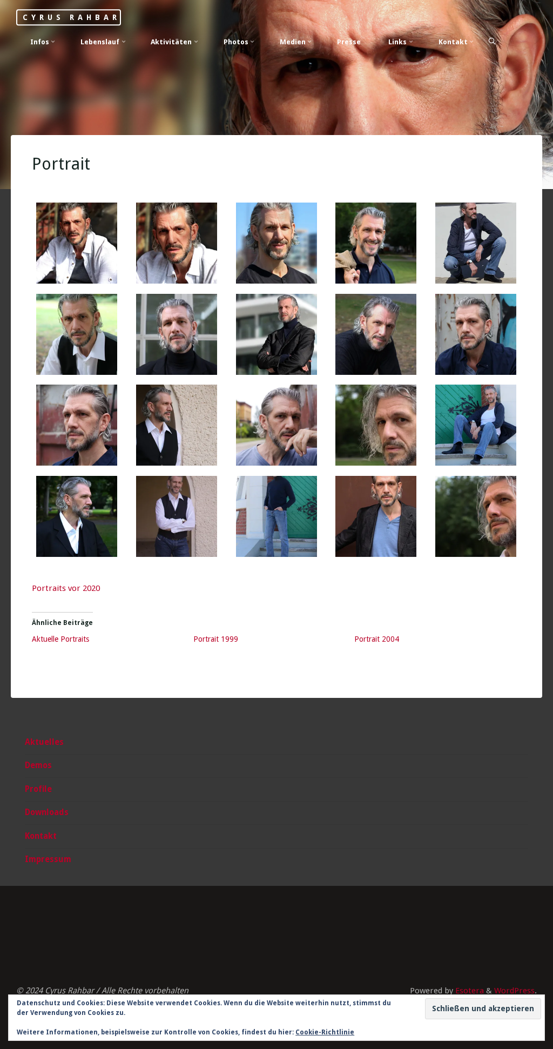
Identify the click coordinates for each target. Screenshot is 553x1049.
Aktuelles (44, 742)
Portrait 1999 (215, 639)
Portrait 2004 (377, 639)
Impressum (48, 859)
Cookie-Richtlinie (324, 1032)
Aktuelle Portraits (61, 639)
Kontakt (41, 836)
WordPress (514, 991)
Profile (38, 789)
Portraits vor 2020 (66, 588)
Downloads (47, 812)
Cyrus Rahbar (71, 17)
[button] (77, 248)
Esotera (468, 991)
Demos (38, 765)
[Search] (492, 41)
